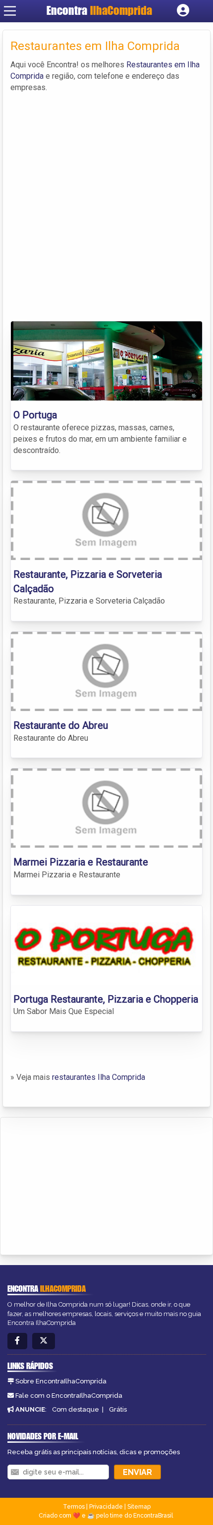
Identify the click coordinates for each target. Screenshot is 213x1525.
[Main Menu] (10, 11)
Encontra (99, 10)
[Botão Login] (183, 11)
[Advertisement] (106, 204)
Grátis (118, 1409)
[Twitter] (43, 1341)
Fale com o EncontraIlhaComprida (68, 1395)
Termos (74, 1506)
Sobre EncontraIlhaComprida (60, 1381)
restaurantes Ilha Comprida (98, 1077)
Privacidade (106, 1506)
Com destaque (75, 1409)
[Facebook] (17, 1341)
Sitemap (139, 1506)
